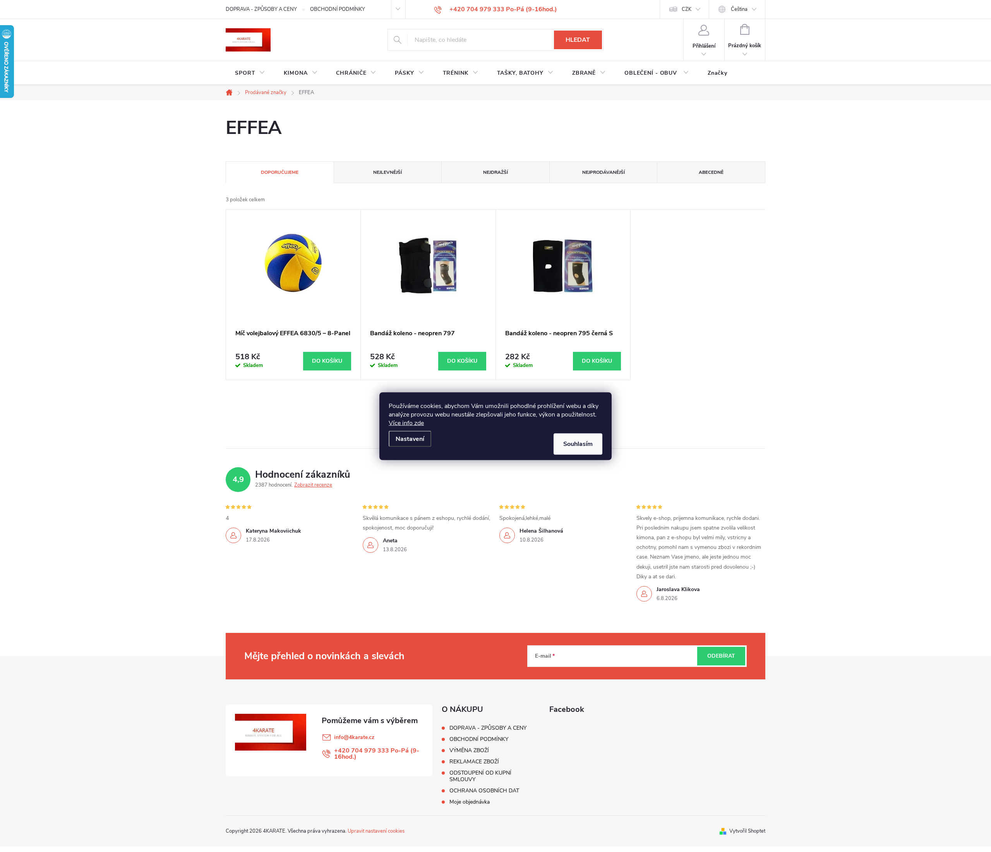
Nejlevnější (387, 172)
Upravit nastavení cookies (376, 831)
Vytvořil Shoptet (747, 831)
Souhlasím (578, 443)
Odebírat (721, 656)
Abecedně (711, 172)
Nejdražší (495, 172)
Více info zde (406, 422)
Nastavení (410, 438)
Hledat (578, 40)
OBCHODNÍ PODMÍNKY (337, 9)
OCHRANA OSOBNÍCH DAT (484, 790)
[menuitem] (250, 73)
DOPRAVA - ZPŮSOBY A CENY (261, 9)
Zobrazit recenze (313, 485)
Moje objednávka (469, 802)
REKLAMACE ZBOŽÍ (474, 761)
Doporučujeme (279, 172)
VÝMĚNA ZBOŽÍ (469, 750)
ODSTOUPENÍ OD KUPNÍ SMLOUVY (480, 776)
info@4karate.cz (354, 737)
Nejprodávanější (603, 172)
